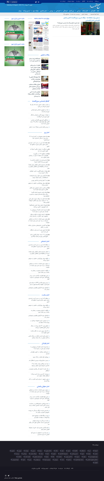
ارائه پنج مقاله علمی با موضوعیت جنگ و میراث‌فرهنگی (34, 79)
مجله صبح (35, 11)
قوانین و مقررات (36, 468)
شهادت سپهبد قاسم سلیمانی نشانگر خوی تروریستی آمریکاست (40, 116)
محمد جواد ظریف (79, 460)
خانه (98, 11)
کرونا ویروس (15, 460)
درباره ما (78, 1)
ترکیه (89, 454)
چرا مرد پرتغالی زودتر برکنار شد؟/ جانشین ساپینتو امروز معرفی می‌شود (40, 365)
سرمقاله (97, 1)
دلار (48, 454)
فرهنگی (65, 11)
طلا (53, 457)
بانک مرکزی (48, 451)
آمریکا (96, 451)
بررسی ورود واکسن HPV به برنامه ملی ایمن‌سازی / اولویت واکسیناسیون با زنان (39, 283)
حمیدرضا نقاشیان (63, 454)
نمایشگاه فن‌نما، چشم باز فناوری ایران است (34, 60)
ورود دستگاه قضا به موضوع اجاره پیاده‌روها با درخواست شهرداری (40, 416)
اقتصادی (93, 11)
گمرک (96, 463)
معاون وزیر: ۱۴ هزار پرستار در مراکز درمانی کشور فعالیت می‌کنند (40, 327)
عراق (47, 457)
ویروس (55, 460)
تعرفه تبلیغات (70, 1)
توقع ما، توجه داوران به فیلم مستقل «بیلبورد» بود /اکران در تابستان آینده (39, 215)
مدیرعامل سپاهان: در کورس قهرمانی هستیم (40, 353)
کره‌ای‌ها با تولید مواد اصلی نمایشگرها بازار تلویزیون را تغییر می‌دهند (39, 206)
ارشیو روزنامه (44, 468)
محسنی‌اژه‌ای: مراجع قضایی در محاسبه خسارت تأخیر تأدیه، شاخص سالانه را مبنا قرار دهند (39, 405)
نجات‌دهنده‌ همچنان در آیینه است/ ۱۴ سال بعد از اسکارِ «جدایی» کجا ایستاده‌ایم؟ (39, 138)
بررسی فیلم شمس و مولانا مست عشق (39, 127)
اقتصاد (75, 451)
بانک (56, 451)
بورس (19, 451)
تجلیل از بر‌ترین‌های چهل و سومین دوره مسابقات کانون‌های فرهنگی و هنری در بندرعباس (35, 69)
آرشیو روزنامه (26, 11)
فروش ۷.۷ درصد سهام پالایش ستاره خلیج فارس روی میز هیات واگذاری (39, 235)
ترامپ (96, 454)
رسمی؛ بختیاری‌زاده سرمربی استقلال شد (39, 360)
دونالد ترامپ (33, 454)
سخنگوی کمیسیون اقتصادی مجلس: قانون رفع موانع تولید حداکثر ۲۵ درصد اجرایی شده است (39, 122)
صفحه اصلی (85, 14)
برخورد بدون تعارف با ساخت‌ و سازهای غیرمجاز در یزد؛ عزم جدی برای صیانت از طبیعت (38, 221)
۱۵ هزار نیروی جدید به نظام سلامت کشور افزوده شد (40, 332)
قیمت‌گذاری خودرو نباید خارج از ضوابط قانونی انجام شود (39, 428)
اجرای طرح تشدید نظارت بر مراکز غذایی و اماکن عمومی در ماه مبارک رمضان (39, 337)
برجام (40, 451)
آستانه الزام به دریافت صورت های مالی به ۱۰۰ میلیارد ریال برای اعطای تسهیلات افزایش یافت (39, 200)
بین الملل (71, 11)
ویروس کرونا (47, 460)
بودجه (26, 451)
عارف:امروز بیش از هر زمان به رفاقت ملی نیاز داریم (39, 231)
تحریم (12, 451)
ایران (69, 451)
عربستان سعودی (38, 457)
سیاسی (79, 11)
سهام (84, 457)
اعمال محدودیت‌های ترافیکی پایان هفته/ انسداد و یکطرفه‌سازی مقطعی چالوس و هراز (38, 166)
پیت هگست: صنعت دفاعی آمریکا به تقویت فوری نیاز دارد (39, 150)
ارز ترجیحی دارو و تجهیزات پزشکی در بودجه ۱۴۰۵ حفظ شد (39, 321)
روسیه (17, 454)
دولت (41, 454)
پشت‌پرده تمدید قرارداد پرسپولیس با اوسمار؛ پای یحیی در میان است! (39, 211)
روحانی (24, 454)
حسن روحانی (75, 454)
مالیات (19, 457)
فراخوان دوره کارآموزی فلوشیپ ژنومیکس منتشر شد (38, 288)
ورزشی (51, 11)
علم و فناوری (43, 11)
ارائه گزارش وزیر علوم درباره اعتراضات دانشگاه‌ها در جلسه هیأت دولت (39, 176)
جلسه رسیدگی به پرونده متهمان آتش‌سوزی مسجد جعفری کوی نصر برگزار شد (39, 422)
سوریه (77, 457)
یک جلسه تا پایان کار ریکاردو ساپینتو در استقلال (39, 370)
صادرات (59, 457)
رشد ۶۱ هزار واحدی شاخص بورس (39, 180)
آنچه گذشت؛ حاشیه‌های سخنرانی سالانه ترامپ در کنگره (38, 226)
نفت (63, 460)
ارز (89, 451)
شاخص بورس (69, 457)
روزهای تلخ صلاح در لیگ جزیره (41, 357)
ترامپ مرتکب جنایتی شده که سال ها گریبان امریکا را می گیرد (39, 105)
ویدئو (20, 11)
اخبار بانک (85, 11)
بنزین (33, 451)
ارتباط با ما (62, 1)
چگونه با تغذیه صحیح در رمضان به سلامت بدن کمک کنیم (40, 271)
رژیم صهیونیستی (93, 457)
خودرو (54, 454)
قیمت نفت (27, 457)
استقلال (83, 451)
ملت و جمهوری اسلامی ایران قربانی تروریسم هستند (40, 111)
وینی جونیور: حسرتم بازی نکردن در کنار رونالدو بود (39, 380)
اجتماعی (58, 11)
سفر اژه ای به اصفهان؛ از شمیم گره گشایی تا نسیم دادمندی (40, 434)
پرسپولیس (37, 460)
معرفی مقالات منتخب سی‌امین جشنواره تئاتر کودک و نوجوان (34, 86)
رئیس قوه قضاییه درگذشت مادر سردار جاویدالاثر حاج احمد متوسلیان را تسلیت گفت (39, 277)
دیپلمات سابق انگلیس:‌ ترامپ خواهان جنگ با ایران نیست (39, 172)
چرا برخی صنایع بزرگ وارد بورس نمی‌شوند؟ (68, 23)
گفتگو (83, 1)
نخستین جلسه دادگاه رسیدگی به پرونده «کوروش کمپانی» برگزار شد (39, 411)
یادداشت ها (90, 1)
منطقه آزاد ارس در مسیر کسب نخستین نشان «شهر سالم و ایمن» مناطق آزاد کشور (38, 144)
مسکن (69, 460)
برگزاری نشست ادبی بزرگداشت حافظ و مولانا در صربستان (34, 94)
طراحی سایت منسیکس (9, 478)
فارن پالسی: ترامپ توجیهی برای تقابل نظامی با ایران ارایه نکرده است (39, 189)
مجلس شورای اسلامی (92, 460)
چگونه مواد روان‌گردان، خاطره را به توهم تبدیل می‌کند (38, 184)
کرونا (24, 460)
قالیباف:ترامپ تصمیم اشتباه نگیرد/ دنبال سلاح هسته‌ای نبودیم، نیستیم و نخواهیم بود (39, 194)
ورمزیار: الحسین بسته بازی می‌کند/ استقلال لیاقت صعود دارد (40, 375)
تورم (83, 454)
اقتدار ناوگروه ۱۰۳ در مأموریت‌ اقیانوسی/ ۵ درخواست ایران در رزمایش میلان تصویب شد (39, 155)
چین (30, 460)
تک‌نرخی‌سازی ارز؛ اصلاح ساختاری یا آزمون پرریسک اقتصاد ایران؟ (39, 161)
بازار (62, 451)
